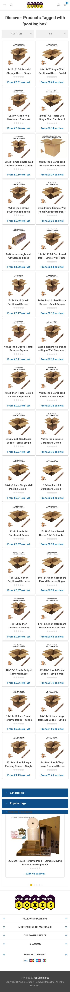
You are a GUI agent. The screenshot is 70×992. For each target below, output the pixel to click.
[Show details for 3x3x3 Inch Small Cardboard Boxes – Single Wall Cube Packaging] (18, 285)
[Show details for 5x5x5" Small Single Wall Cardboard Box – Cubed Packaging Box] (18, 146)
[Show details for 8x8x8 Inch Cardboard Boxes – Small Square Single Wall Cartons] (52, 146)
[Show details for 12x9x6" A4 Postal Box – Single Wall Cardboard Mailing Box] (52, 100)
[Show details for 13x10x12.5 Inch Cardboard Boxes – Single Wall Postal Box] (18, 562)
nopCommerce (41, 977)
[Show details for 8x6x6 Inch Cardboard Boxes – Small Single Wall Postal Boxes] (18, 423)
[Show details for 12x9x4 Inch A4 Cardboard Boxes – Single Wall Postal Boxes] (52, 470)
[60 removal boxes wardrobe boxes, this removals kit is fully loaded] (35, 836)
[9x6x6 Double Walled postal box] (18, 192)
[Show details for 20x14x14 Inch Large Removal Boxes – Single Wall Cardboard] (52, 701)
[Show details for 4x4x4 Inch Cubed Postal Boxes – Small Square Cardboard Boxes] (52, 285)
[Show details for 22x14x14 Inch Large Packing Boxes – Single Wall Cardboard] (18, 747)
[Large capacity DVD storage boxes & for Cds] (18, 239)
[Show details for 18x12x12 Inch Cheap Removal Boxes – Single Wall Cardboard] (18, 701)
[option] (35, 846)
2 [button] (31, 885)
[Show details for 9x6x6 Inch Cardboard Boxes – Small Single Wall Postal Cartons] (52, 377)
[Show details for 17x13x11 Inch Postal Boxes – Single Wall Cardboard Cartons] (52, 654)
